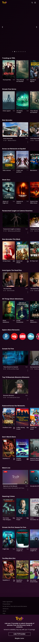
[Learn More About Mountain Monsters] (28, 399)
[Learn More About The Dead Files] (28, 292)
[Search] (31, 2)
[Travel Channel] (4, 3)
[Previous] (2, 27)
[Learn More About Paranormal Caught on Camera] (28, 233)
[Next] (36, 27)
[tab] (12, 51)
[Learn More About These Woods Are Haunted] (28, 371)
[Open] (35, 2)
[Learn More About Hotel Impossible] (28, 142)
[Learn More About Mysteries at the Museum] (28, 490)
